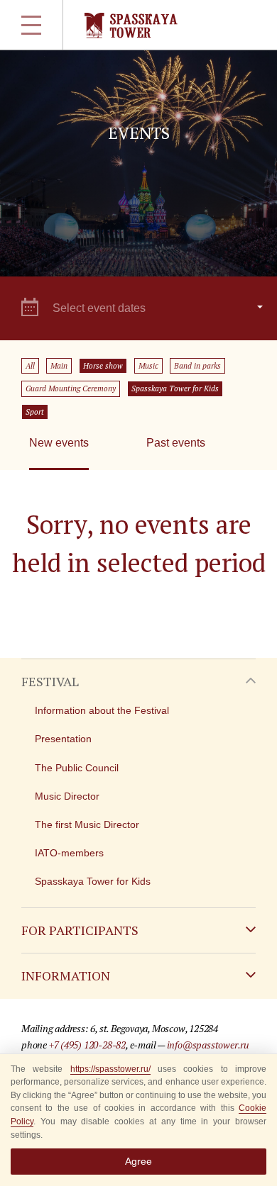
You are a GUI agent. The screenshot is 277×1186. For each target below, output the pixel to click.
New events (59, 443)
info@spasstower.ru (208, 1044)
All (30, 366)
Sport (35, 412)
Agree (138, 1161)
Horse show (103, 366)
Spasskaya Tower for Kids (175, 388)
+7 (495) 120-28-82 (87, 1044)
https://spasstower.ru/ (110, 1069)
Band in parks (197, 366)
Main (58, 366)
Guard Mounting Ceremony (71, 388)
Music (148, 366)
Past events (175, 443)
